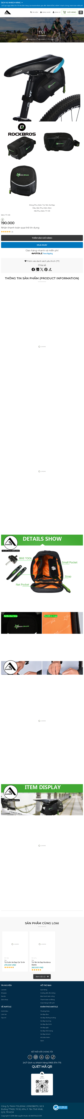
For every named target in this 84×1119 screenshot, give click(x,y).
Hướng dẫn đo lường (47, 993)
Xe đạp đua (44, 1014)
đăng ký (57, 12)
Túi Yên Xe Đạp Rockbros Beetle (40, 963)
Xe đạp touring (45, 1021)
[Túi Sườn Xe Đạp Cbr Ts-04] (14, 955)
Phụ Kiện (51, 39)
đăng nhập (47, 12)
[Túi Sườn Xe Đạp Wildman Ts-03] (68, 955)
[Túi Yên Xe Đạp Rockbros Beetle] (41, 955)
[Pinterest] (46, 270)
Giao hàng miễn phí (47, 1003)
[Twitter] (42, 270)
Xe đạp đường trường (48, 1017)
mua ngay (42, 245)
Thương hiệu (45, 1011)
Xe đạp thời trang (46, 1031)
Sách (42, 1041)
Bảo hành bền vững (47, 996)
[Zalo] (38, 270)
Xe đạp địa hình (46, 1024)
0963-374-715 (15, 5)
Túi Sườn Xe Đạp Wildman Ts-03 (68, 963)
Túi (58, 39)
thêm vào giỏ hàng (42, 238)
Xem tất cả (41, 976)
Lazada (3, 990)
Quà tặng (43, 990)
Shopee (4, 993)
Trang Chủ (32, 39)
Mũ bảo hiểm (45, 1037)
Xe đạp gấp (44, 1027)
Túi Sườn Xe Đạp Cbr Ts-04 (13, 962)
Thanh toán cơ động (47, 999)
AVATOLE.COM (36, 1116)
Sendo (3, 996)
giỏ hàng (71, 12)
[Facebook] (33, 270)
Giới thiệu (4, 1011)
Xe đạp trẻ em (45, 1034)
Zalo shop (4, 999)
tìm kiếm (35, 12)
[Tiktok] (50, 270)
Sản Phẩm (42, 39)
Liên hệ (3, 1014)
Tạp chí (3, 1017)
